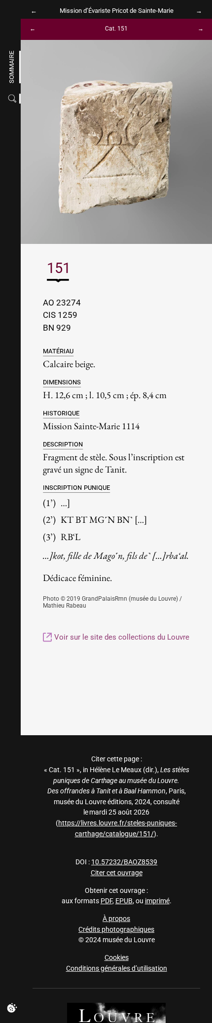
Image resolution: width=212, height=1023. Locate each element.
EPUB (124, 901)
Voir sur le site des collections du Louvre (120, 637)
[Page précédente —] (37, 10)
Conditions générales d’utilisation (116, 968)
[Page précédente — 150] (37, 29)
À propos (116, 919)
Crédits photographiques (116, 929)
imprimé (157, 901)
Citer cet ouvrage (116, 873)
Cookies (117, 958)
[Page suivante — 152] (196, 29)
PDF (106, 901)
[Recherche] (13, 98)
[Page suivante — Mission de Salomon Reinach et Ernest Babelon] (196, 10)
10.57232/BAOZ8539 (124, 862)
